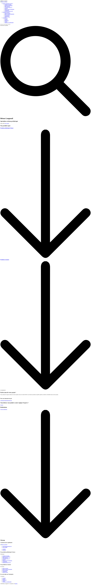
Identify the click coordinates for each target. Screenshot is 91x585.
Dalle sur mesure (7, 13)
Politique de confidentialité (9, 22)
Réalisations (7, 20)
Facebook (4, 550)
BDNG (16, 583)
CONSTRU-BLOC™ (8, 7)
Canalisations (7, 10)
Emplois (6, 19)
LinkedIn (4, 549)
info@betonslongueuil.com (7, 546)
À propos (6, 18)
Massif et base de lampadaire (9, 9)
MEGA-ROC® (7, 6)
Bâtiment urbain (7, 16)
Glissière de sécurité (8, 4)
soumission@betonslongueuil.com (6, 400)
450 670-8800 (5, 547)
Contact (6, 21)
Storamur (6, 8)
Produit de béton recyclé (9, 11)
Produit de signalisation (8, 5)
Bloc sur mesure (5, 570)
